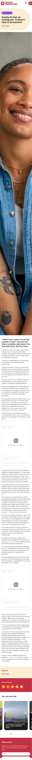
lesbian (9, 402)
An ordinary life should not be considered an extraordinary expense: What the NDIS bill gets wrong (16, 724)
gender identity (9, 542)
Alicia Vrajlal (5, 26)
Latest (8, 719)
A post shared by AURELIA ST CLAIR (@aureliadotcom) (17, 463)
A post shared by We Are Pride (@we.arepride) (16, 607)
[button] (3, 687)
